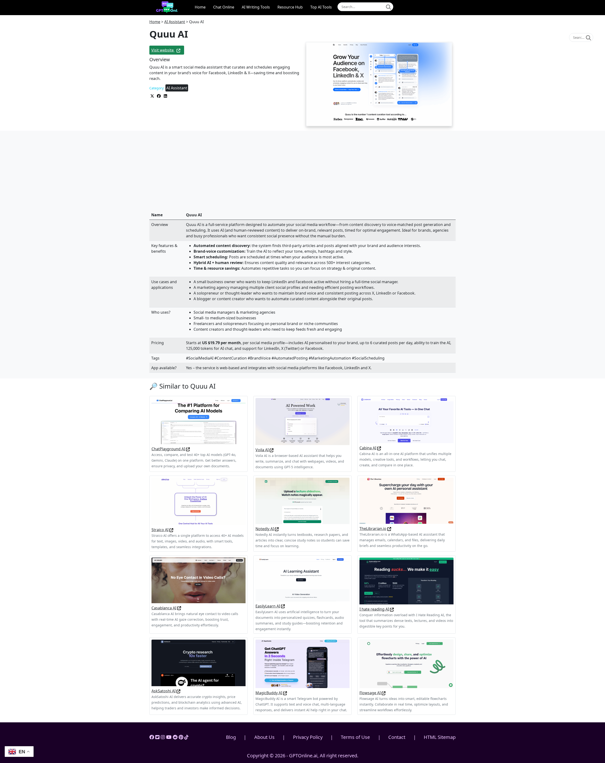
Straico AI (160, 529)
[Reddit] (175, 737)
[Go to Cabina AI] (379, 448)
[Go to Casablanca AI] (179, 608)
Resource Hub (290, 7)
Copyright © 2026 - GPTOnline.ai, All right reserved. (302, 755)
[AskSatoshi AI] (198, 662)
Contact (396, 737)
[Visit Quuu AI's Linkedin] (165, 95)
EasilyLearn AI (267, 606)
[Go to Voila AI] (271, 449)
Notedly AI (264, 528)
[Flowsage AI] (406, 663)
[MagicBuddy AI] (302, 663)
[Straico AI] (198, 500)
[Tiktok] (186, 737)
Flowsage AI (370, 692)
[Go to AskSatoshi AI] (178, 691)
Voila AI (262, 449)
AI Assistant (174, 21)
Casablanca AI (163, 608)
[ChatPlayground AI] (198, 420)
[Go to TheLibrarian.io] (389, 528)
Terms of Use (355, 737)
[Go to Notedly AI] (277, 528)
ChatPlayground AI (168, 448)
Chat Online (223, 7)
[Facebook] (151, 737)
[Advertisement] (302, 175)
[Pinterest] (181, 737)
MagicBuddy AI (268, 692)
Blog (231, 737)
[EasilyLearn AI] (302, 579)
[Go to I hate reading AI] (392, 609)
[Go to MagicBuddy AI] (285, 692)
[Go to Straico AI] (171, 529)
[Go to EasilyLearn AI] (283, 606)
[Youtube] (169, 737)
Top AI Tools (321, 7)
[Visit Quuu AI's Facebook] (159, 95)
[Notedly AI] (302, 500)
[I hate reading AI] (406, 580)
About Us (264, 737)
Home (200, 7)
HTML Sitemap (440, 737)
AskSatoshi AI (163, 691)
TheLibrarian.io (372, 528)
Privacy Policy (308, 737)
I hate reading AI (374, 609)
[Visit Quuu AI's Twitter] (152, 95)
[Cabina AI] (406, 420)
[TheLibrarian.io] (406, 500)
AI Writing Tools (256, 7)
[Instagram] (163, 737)
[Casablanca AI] (198, 580)
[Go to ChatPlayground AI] (188, 448)
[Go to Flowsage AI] (383, 692)
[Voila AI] (302, 421)
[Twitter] (157, 737)
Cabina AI (367, 448)
